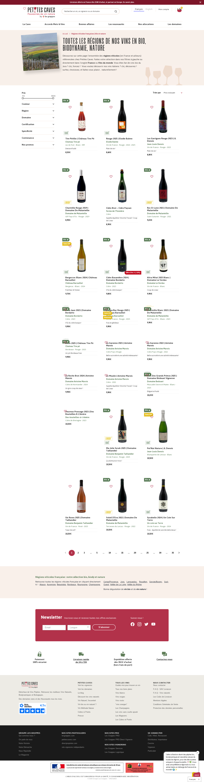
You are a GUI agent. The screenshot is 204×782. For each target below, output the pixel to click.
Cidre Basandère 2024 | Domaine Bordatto (117, 278)
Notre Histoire (24, 743)
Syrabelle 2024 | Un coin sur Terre (161, 518)
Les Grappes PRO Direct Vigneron (118, 740)
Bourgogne (82, 584)
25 (147, 553)
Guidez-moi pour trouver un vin (127, 685)
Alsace (43, 584)
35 (173, 553)
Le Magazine (24, 755)
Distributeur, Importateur (157, 740)
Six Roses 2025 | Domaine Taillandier (77, 518)
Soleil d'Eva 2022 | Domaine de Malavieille (121, 518)
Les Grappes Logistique (114, 752)
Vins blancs (120, 693)
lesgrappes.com (68, 736)
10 (110, 553)
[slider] (23, 98)
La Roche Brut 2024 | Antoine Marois (79, 377)
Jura (122, 581)
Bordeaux (71, 584)
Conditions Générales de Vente (165, 704)
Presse (81, 716)
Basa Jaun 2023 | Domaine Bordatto (78, 311)
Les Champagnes (122, 708)
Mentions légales (160, 700)
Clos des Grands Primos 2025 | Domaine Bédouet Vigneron (162, 377)
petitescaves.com (69, 740)
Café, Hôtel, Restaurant (157, 736)
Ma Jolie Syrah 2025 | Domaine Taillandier (121, 449)
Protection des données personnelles (168, 708)
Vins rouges (120, 697)
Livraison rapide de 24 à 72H (81, 660)
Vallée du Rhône (134, 584)
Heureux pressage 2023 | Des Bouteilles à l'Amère (79, 412)
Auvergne (51, 584)
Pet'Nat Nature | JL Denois (160, 448)
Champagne (94, 584)
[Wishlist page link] (24, 8)
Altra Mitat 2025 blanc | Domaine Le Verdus (158, 278)
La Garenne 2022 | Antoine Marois (160, 344)
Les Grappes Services (114, 748)
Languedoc (132, 581)
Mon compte (163, 9)
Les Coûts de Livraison (162, 697)
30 (160, 553)
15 (122, 553)
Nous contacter (159, 685)
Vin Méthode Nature (86, 708)
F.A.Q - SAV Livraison (162, 689)
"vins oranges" (121, 704)
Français (192, 779)
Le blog (81, 693)
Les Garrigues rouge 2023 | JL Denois (161, 139)
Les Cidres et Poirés (123, 720)
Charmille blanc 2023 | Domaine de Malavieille (163, 311)
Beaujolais (61, 584)
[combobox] (78, 627)
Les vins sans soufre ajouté (126, 712)
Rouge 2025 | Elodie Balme (119, 138)
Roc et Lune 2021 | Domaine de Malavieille (162, 209)
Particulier (152, 751)
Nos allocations (146, 24)
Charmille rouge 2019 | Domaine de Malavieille (77, 209)
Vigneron (151, 747)
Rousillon (143, 581)
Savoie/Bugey (155, 581)
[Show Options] (88, 627)
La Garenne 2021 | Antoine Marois (119, 344)
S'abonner (104, 627)
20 (135, 553)
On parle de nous (25, 740)
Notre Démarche (25, 747)
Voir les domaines (85, 689)
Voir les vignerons (85, 685)
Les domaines (174, 24)
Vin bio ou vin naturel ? (87, 704)
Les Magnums (121, 716)
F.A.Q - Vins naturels (161, 693)
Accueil (65, 33)
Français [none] (139, 9)
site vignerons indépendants (73, 747)
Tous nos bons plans (123, 689)
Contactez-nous (164, 659)
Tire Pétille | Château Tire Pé (79, 138)
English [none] (149, 9)
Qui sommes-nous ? (27, 736)
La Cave (27, 24)
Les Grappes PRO (112, 736)
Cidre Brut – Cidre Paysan (118, 208)
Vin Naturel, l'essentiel (87, 700)
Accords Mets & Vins (55, 24)
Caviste (151, 743)
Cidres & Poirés (84, 712)
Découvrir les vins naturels (88, 697)
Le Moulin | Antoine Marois (119, 376)
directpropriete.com (69, 743)
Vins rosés (119, 700)
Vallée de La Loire (118, 584)
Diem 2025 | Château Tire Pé (79, 343)
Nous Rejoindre (25, 751)
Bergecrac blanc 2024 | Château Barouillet (81, 278)
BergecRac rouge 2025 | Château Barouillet (118, 311)
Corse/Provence (111, 581)
